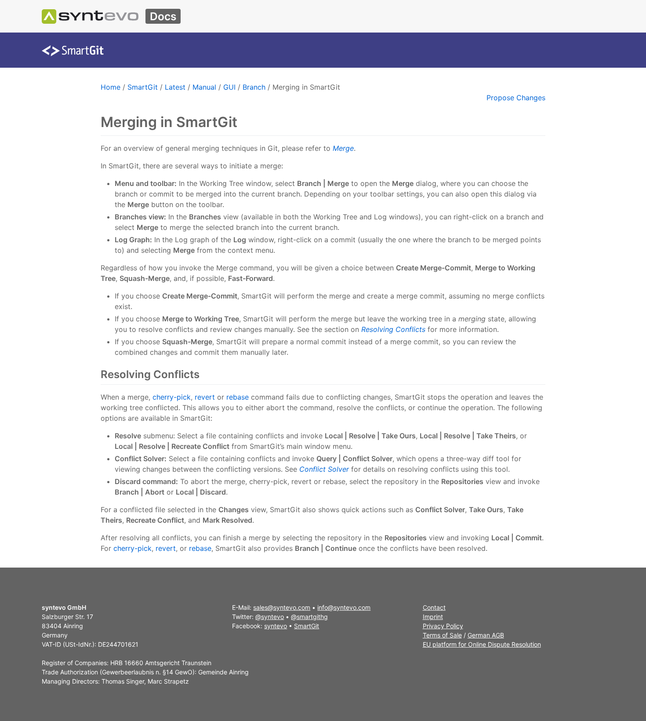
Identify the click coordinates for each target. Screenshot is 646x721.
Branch (254, 87)
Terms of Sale (442, 635)
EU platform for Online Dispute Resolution (482, 644)
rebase (237, 397)
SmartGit (142, 87)
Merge (343, 148)
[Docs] (90, 16)
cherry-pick (171, 397)
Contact (434, 607)
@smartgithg (309, 616)
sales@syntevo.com (281, 607)
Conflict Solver (324, 469)
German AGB (486, 635)
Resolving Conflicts (393, 329)
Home (110, 87)
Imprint (433, 616)
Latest (175, 87)
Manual (204, 87)
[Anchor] (205, 374)
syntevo (275, 626)
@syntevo (269, 616)
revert (205, 397)
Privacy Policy (443, 626)
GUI (229, 87)
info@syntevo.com (343, 607)
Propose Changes (515, 97)
